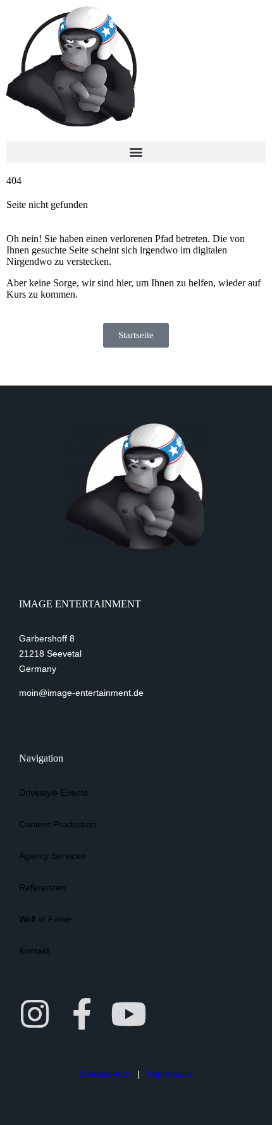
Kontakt (34, 951)
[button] (136, 152)
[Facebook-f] (81, 1014)
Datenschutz (105, 1074)
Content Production (57, 824)
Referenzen (42, 887)
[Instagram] (35, 1014)
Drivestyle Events (53, 793)
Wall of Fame (45, 919)
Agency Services (52, 856)
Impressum (169, 1074)
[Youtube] (128, 1014)
